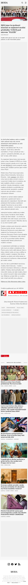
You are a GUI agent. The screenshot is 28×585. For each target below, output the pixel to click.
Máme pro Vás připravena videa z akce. (13, 281)
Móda (2, 385)
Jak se (14, 385)
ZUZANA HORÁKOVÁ (6, 310)
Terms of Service (15, 582)
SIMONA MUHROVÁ (15, 315)
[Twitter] (16, 565)
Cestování (16, 439)
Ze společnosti (9, 439)
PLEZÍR (3, 307)
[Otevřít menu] (25, 2)
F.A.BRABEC (16, 310)
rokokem (13, 177)
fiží (26, 207)
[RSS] (19, 565)
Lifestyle (3, 439)
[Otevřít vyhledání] (22, 2)
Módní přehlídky (4, 34)
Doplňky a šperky (8, 385)
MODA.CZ (9, 165)
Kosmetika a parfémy (5, 516)
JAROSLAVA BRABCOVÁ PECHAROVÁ (10, 312)
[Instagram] (9, 565)
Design (16, 490)
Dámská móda (7, 413)
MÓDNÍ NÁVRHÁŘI (11, 307)
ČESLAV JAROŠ (20, 307)
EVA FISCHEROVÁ (6, 315)
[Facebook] (12, 565)
